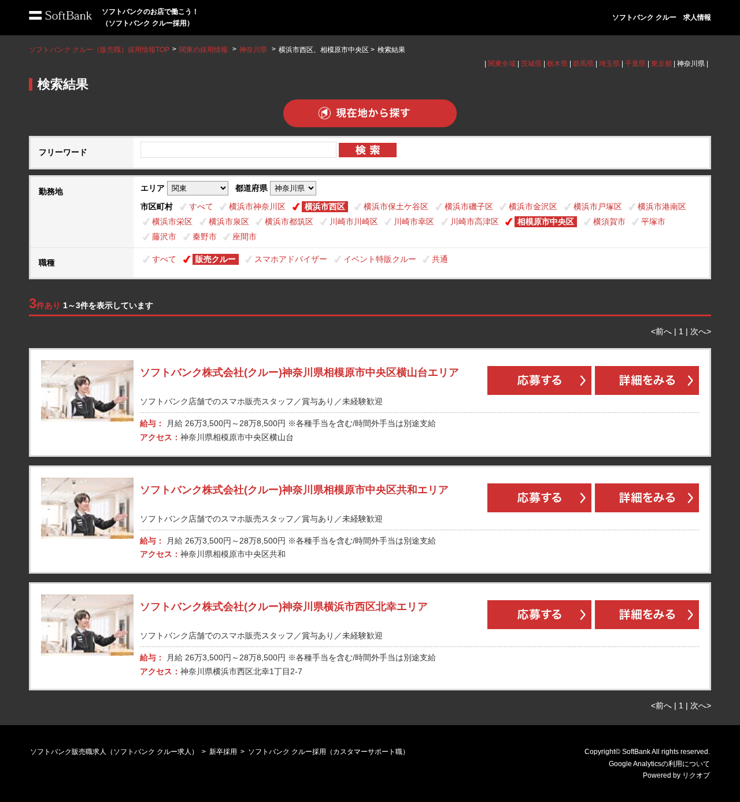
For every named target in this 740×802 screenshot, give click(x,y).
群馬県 (583, 64)
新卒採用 (223, 752)
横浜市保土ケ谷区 (396, 206)
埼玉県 (609, 64)
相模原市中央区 (545, 221)
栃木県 (557, 64)
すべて (201, 206)
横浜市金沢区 (533, 206)
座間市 (244, 236)
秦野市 (205, 236)
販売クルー (215, 259)
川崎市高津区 (474, 221)
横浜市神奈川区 (257, 206)
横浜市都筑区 (289, 221)
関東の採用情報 (204, 50)
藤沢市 (164, 236)
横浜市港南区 (662, 206)
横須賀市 (609, 221)
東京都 (661, 64)
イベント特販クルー (379, 259)
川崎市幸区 (414, 221)
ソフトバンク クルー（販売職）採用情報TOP (99, 50)
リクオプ (696, 775)
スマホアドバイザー (290, 259)
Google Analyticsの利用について (659, 764)
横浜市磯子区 (469, 206)
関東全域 (502, 64)
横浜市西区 (325, 206)
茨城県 (531, 64)
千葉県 (635, 64)
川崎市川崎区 (354, 221)
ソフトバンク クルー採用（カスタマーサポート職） (328, 752)
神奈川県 (253, 50)
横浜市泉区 (229, 221)
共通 (440, 259)
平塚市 (653, 221)
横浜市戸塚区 (598, 206)
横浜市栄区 (172, 221)
